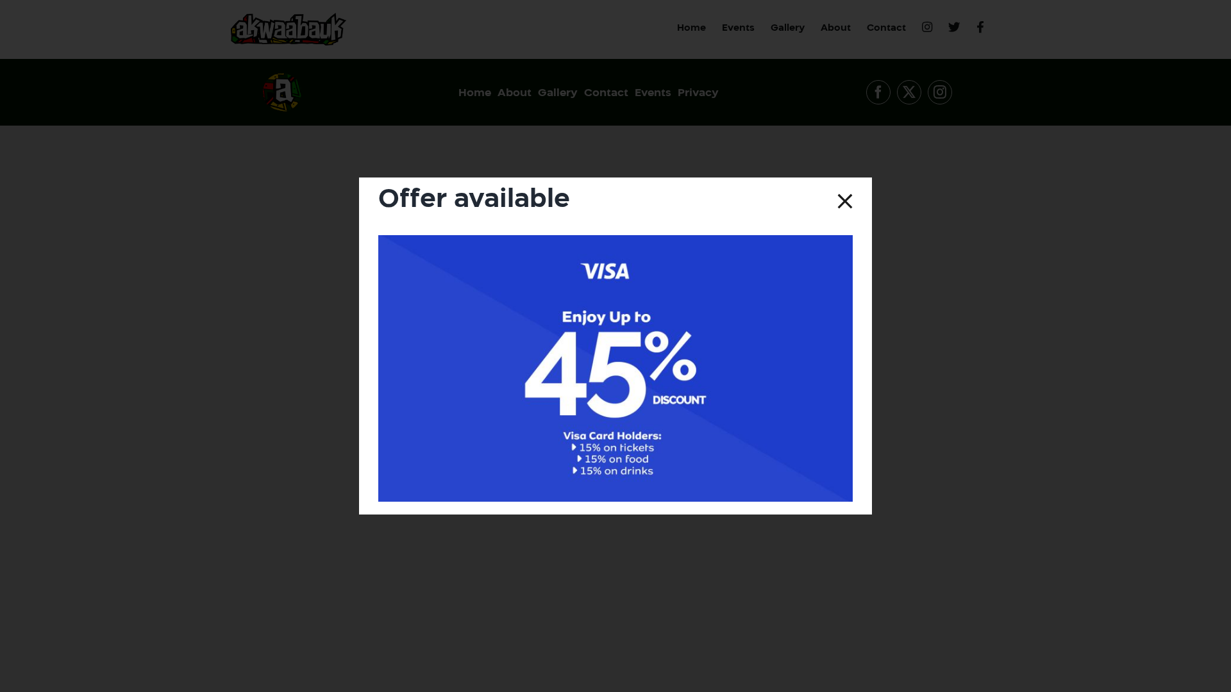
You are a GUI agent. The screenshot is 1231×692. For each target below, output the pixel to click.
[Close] (845, 201)
